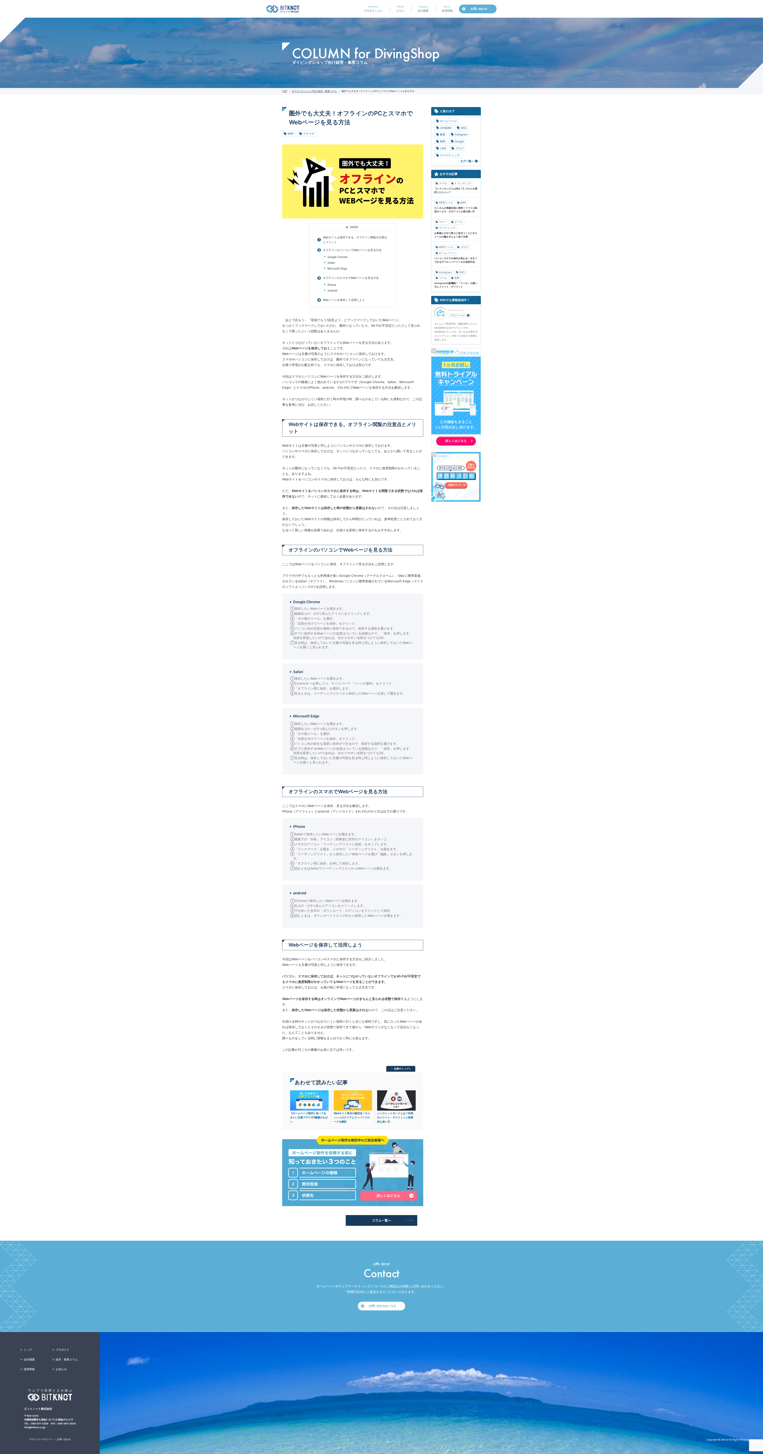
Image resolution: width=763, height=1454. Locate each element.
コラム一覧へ (381, 1220)
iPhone (331, 284)
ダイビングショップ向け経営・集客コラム (314, 91)
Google (459, 141)
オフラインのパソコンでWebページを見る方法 (352, 250)
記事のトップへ (402, 1068)
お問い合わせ (64, 1439)
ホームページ (448, 121)
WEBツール (446, 202)
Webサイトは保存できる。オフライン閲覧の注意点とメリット (355, 240)
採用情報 (29, 1369)
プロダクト (63, 1349)
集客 (442, 134)
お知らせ (61, 1369)
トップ (28, 1349)
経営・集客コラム (67, 1359)
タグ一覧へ (467, 161)
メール (458, 221)
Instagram (461, 134)
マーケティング (449, 155)
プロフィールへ (458, 315)
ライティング (447, 227)
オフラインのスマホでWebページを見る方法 (351, 277)
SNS (463, 127)
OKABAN (445, 127)
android (332, 290)
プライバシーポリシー (41, 1439)
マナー (443, 221)
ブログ (459, 148)
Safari (331, 262)
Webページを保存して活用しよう (344, 299)
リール (443, 277)
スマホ (443, 183)
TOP (284, 91)
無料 (442, 141)
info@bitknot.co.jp (35, 1427)
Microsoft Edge (337, 268)
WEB (290, 133)
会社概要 (29, 1359)
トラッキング (462, 183)
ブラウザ (308, 133)
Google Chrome (337, 257)
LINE (443, 148)
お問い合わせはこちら (382, 1305)
